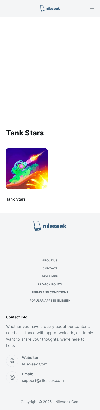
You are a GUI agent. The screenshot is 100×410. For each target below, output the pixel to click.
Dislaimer (50, 276)
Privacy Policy (50, 284)
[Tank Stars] (27, 168)
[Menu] (92, 8)
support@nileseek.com (43, 380)
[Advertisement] (50, 69)
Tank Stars (15, 199)
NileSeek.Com (35, 364)
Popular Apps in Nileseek (50, 300)
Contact (50, 268)
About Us (50, 260)
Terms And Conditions (50, 292)
